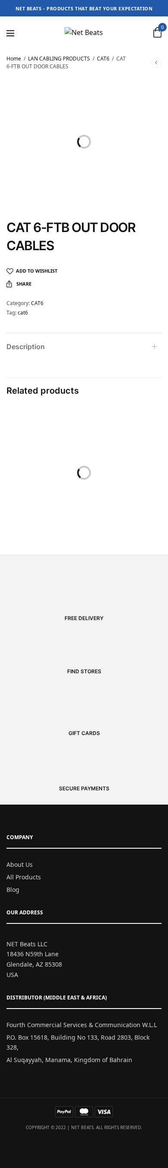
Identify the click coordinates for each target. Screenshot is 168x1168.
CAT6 (103, 58)
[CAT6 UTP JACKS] (44, 446)
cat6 (23, 312)
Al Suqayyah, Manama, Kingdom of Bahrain (69, 1060)
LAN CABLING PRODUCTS (59, 58)
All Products (23, 877)
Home (13, 58)
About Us (19, 864)
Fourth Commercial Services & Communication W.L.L (81, 1025)
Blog (12, 889)
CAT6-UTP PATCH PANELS (124, 504)
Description (25, 346)
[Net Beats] (84, 32)
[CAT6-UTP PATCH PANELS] (124, 446)
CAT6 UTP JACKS (44, 504)
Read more (44, 517)
